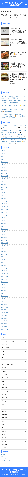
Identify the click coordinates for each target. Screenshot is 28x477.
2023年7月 (4, 254)
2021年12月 (4, 307)
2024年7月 (4, 220)
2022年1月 (4, 304)
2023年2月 (4, 268)
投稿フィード (5, 456)
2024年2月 (4, 234)
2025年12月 (4, 173)
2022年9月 (4, 282)
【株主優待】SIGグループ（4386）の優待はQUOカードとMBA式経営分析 (18, 30)
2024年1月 (4, 237)
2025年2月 (4, 201)
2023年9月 (4, 248)
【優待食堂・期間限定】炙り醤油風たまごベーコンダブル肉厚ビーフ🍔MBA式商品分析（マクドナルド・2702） (18, 77)
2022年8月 (4, 285)
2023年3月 (4, 265)
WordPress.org (5, 460)
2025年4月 (4, 195)
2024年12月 (4, 206)
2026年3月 (4, 165)
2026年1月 (4, 170)
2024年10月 (4, 212)
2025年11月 (4, 176)
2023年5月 (4, 259)
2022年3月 (4, 298)
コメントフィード (6, 458)
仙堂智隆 (20, 139)
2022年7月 (4, 287)
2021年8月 (4, 318)
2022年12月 (4, 273)
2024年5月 (4, 226)
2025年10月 (4, 178)
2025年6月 (4, 190)
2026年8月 (4, 151)
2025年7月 (4, 187)
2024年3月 (4, 231)
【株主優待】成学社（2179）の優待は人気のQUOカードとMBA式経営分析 (13, 101)
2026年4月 (4, 162)
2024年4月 (4, 229)
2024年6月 (4, 223)
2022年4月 (4, 296)
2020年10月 (4, 329)
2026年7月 (4, 153)
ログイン (3, 455)
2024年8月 (4, 218)
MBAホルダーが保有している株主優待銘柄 (14, 4)
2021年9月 (4, 315)
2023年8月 (4, 251)
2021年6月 (4, 324)
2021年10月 (4, 312)
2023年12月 (4, 240)
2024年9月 (4, 215)
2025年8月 (4, 184)
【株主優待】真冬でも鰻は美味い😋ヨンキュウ (13, 106)
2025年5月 (4, 192)
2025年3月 (4, 198)
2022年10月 (4, 279)
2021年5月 (4, 326)
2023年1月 (4, 271)
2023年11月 (4, 243)
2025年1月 (4, 204)
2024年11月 (4, 209)
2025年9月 (4, 181)
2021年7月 (4, 321)
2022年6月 (4, 290)
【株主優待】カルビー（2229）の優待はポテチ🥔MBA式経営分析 (17, 65)
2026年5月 (4, 159)
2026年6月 (4, 156)
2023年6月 (4, 257)
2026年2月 (4, 167)
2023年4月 (4, 262)
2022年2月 (4, 301)
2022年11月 (4, 276)
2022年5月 (4, 293)
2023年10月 (4, 245)
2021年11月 (4, 310)
